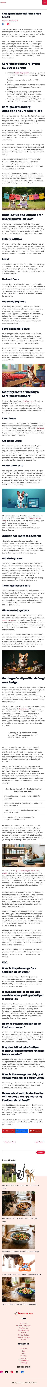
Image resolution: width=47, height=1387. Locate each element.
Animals (23, 1349)
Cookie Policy (23, 1330)
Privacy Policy (23, 1335)
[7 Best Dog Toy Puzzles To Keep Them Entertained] (18, 1263)
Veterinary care (8, 620)
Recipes (24, 1356)
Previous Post (8, 1142)
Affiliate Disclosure (23, 1326)
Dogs (5, 20)
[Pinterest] (8, 24)
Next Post (40, 1142)
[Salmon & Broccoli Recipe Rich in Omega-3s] (18, 1289)
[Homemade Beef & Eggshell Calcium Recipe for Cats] (18, 1203)
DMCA (23, 1333)
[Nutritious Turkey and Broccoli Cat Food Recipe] (18, 1237)
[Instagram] (1, 1372)
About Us (23, 1323)
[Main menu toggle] (44, 2)
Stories (23, 1358)
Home (23, 1340)
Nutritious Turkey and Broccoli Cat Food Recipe (20, 1252)
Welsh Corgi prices (21, 73)
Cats (23, 1351)
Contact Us (23, 1328)
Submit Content (23, 1337)
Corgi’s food (23, 709)
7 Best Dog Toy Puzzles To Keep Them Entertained (21, 1274)
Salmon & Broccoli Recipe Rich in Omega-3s (19, 1304)
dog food (40, 428)
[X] (17, 1372)
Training (23, 1363)
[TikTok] (6, 1372)
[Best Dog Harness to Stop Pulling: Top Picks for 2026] (18, 1173)
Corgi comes (27, 401)
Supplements (23, 1360)
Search (40, 1152)
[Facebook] (3, 24)
